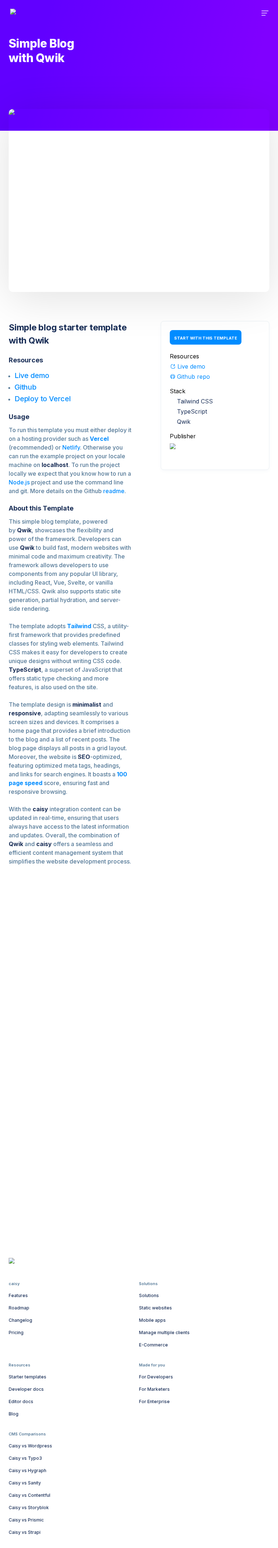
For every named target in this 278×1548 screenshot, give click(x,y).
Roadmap (19, 1308)
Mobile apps (152, 1320)
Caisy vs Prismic (26, 1520)
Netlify (71, 447)
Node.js (19, 482)
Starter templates (27, 1377)
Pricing (16, 1332)
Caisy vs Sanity (25, 1483)
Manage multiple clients (164, 1332)
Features (18, 1295)
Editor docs (21, 1401)
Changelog (20, 1320)
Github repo (193, 376)
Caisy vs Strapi (25, 1532)
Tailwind (79, 626)
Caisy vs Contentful (29, 1495)
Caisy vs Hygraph (27, 1470)
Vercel (99, 438)
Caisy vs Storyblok (29, 1507)
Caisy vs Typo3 (25, 1458)
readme (114, 491)
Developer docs (26, 1389)
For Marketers (154, 1389)
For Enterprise (154, 1401)
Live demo (31, 375)
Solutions (149, 1295)
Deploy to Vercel (42, 398)
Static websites (155, 1308)
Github (25, 387)
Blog (13, 1414)
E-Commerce (153, 1345)
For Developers (156, 1377)
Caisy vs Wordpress (30, 1446)
